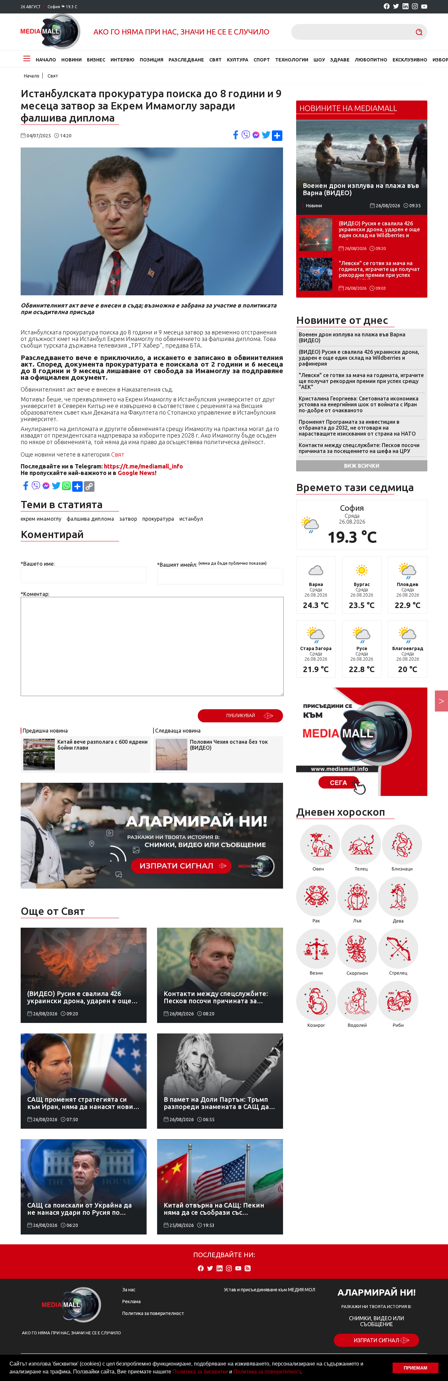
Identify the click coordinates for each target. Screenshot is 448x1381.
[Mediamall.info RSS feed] (248, 1268)
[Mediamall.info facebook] (387, 6)
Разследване (186, 59)
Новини (71, 59)
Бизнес (96, 59)
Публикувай (240, 715)
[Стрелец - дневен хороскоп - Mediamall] (398, 954)
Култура (237, 59)
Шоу (319, 59)
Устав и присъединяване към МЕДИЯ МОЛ (269, 1289)
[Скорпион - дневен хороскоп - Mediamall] (357, 954)
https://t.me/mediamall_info (143, 466)
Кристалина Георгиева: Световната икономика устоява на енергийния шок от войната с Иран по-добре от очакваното (358, 404)
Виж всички (361, 466)
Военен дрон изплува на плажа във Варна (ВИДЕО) (352, 337)
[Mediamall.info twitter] (396, 7)
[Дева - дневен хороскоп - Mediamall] (398, 902)
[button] (304, 1372)
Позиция (151, 59)
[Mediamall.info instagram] (415, 6)
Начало (46, 59)
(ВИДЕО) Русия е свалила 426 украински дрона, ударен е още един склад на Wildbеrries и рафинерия (379, 229)
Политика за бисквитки (200, 1371)
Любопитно (371, 59)
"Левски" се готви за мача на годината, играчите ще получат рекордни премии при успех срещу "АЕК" (379, 269)
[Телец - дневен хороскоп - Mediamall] (361, 850)
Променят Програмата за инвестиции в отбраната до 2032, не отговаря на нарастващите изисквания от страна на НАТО (357, 428)
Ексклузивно (410, 59)
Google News (136, 472)
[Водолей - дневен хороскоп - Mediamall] (357, 1006)
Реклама (131, 1301)
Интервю (122, 59)
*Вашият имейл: (177, 565)
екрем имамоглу (41, 519)
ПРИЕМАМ (415, 1367)
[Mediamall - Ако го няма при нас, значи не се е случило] (50, 31)
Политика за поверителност (267, 1371)
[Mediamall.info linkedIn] (405, 6)
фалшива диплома (90, 519)
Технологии (291, 59)
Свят (215, 59)
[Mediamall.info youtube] (424, 7)
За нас (128, 1289)
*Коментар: (35, 594)
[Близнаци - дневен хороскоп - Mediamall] (402, 850)
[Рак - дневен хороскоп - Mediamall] (316, 902)
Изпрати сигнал (376, 1340)
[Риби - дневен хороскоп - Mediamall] (398, 1006)
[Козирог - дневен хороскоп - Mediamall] (316, 1006)
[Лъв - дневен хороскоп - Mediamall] (357, 902)
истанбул (191, 519)
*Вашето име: (37, 564)
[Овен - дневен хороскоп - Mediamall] (318, 850)
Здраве (340, 59)
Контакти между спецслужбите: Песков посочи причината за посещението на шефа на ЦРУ (359, 448)
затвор (128, 519)
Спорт (262, 59)
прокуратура (158, 519)
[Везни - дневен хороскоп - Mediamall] (316, 954)
